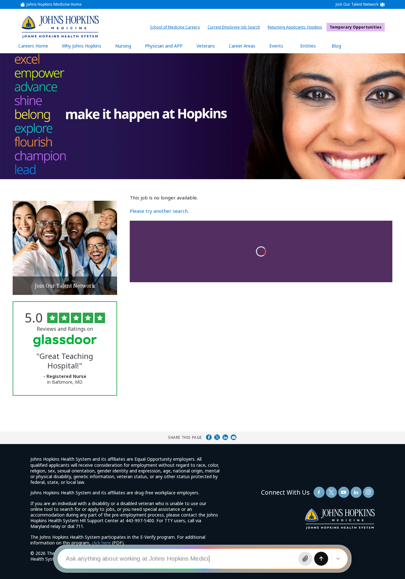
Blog (336, 46)
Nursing (126, 48)
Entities (312, 48)
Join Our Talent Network (357, 4)
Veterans (205, 46)
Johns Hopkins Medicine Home (54, 4)
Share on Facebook (209, 437)
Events (276, 46)
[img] (59, 26)
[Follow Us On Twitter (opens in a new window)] (331, 492)
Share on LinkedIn (225, 437)
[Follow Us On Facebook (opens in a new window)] (319, 492)
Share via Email (233, 437)
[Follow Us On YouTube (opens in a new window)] (344, 492)
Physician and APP (167, 48)
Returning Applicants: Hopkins (296, 27)
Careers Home (33, 46)
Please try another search (159, 211)
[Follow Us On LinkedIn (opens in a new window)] (356, 492)
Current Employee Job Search (235, 27)
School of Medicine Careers (176, 27)
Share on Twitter (217, 437)
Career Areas (242, 46)
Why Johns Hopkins (81, 46)
